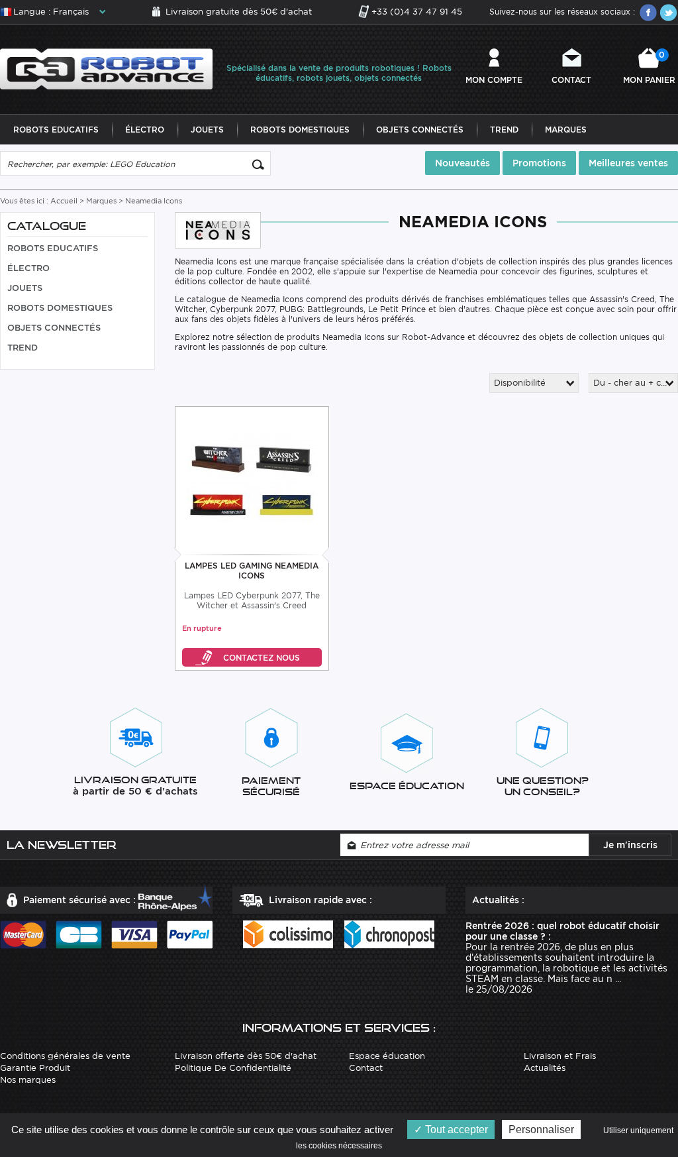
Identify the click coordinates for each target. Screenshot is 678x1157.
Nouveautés (462, 163)
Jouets (207, 130)
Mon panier (649, 67)
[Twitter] (668, 12)
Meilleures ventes (628, 163)
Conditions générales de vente (65, 1056)
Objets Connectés (419, 130)
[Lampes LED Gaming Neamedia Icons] (252, 481)
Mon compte (493, 80)
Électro (144, 130)
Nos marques (28, 1080)
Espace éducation (387, 1056)
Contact (571, 80)
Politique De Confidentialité (233, 1068)
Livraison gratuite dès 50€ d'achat (239, 12)
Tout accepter (455, 1129)
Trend (504, 130)
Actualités (544, 1068)
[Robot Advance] (106, 68)
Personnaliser (541, 1129)
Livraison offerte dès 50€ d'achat (245, 1056)
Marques (566, 130)
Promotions (539, 163)
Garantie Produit (35, 1068)
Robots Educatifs (56, 130)
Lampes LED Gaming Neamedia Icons (251, 570)
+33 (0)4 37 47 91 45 (416, 12)
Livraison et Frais (560, 1056)
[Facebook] (648, 12)
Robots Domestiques (300, 130)
